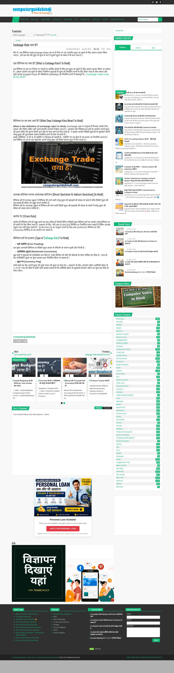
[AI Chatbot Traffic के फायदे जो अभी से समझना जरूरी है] (120, 252)
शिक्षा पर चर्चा (119, 478)
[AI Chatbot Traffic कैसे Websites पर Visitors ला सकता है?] (120, 241)
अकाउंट (18, 40)
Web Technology (59, 619)
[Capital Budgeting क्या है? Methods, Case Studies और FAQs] (24, 367)
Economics (120, 361)
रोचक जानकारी (68, 19)
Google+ (153, 2)
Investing (119, 392)
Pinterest (25, 341)
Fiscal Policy (120, 374)
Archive (138, 48)
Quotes (118, 417)
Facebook (160, 2)
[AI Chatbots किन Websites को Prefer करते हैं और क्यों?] (120, 231)
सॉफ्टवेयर (119, 484)
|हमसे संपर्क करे (136, 657)
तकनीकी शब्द (120, 472)
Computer (119, 346)
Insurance (119, 389)
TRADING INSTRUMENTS (125, 438)
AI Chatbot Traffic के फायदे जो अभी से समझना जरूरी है (141, 251)
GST (117, 377)
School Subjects (59, 633)
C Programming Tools (23, 617)
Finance (119, 371)
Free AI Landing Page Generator (27, 640)
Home (16, 19)
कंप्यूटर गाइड (34, 19)
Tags (153, 48)
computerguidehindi (73, 49)
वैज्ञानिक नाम (96, 19)
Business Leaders (122, 334)
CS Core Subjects (59, 627)
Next (110, 367)
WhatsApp (119, 456)
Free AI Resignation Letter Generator (28, 627)
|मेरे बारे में (159, 657)
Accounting (120, 319)
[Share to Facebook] (26, 369)
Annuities (119, 322)
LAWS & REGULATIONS (124, 395)
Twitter (156, 2)
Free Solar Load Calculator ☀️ (26, 619)
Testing (118, 444)
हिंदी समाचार (119, 487)
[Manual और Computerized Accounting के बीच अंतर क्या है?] (75, 367)
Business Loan (121, 337)
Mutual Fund (120, 407)
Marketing (119, 401)
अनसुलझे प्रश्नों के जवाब (117, 19)
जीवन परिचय (119, 468)
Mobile (118, 404)
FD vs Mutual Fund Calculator (26, 622)
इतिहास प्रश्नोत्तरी (121, 465)
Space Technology (122, 435)
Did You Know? (121, 358)
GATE (55, 630)
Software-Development (124, 432)
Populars (122, 47)
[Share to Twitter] (29, 369)
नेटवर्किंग (105, 19)
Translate (53, 35)
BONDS (119, 325)
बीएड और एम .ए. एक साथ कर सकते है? (135, 92)
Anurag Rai (119, 30)
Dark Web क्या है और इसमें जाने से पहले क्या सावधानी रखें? (141, 104)
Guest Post (57, 19)
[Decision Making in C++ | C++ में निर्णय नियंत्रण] (120, 272)
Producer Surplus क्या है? (100, 381)
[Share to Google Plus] (32, 369)
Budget (118, 328)
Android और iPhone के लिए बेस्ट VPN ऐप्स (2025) (140, 116)
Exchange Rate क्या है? (25, 44)
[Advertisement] (62, 96)
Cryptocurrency (121, 355)
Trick (118, 450)
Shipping (119, 429)
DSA (55, 617)
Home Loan (120, 383)
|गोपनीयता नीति (152, 657)
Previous (13, 367)
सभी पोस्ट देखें (24, 19)
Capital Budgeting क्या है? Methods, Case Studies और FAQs (23, 383)
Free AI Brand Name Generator (26, 625)
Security (119, 426)
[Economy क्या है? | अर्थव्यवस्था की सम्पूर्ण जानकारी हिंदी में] (49, 367)
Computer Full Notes (123, 349)
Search (160, 19)
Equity (118, 368)
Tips (117, 447)
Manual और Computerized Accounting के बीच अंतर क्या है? (75, 383)
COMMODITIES (121, 340)
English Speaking (122, 365)
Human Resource (122, 386)
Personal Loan (121, 413)
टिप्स (76, 19)
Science (119, 423)
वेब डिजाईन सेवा (85, 19)
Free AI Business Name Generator (27, 630)
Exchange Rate (51, 238)
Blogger (98, 408)
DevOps (56, 625)
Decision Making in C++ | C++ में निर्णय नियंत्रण (140, 272)
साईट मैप (129, 657)
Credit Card (120, 352)
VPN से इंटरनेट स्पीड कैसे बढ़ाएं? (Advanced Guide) (140, 127)
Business (119, 331)
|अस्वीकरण (144, 657)
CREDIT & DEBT (122, 343)
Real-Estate (120, 420)
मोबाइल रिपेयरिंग (45, 19)
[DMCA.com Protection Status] (95, 650)
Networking (120, 410)
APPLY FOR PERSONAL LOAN (63, 529)
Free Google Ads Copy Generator (27, 638)
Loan (118, 398)
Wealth (118, 453)
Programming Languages (62, 614)
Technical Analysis (122, 441)
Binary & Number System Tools (26, 614)
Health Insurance (122, 380)
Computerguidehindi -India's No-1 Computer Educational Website (34, 657)
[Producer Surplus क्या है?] (100, 367)
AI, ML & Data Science (61, 622)
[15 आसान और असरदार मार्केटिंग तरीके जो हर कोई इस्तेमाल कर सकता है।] (120, 262)
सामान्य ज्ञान (119, 481)
